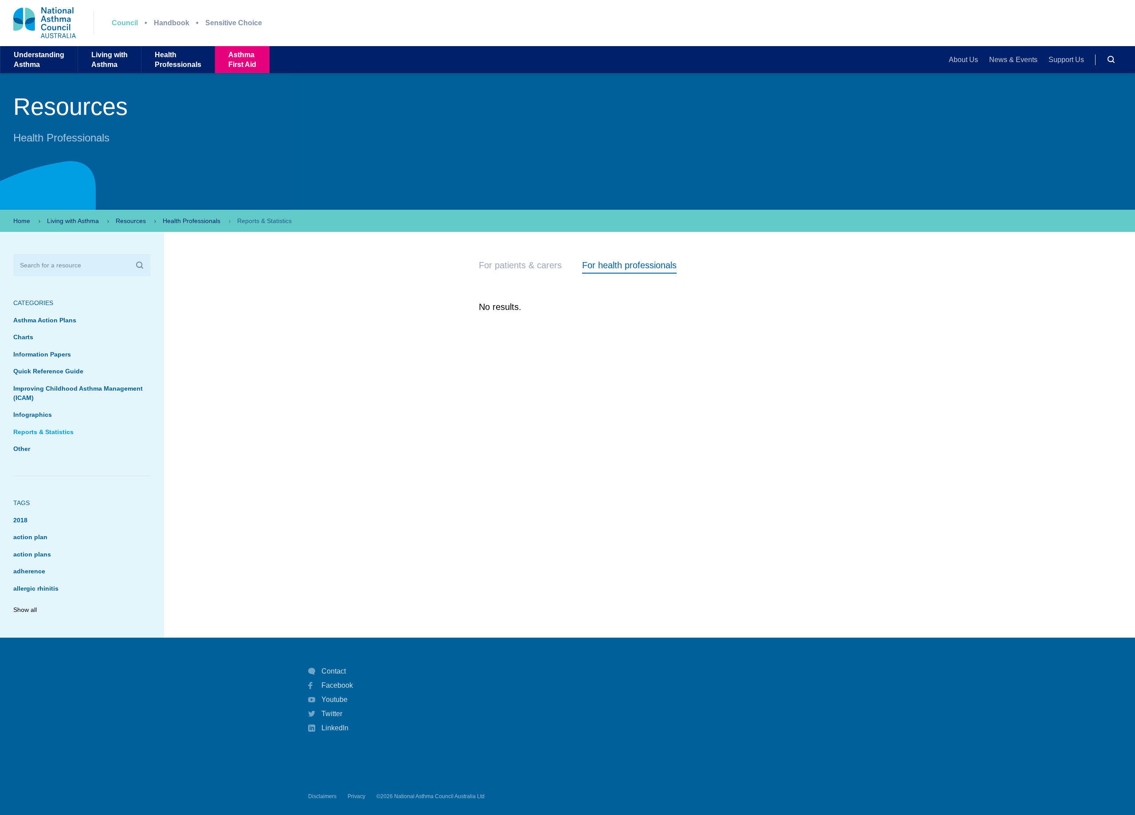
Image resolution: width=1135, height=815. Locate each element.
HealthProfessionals (178, 59)
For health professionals (629, 265)
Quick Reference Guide (48, 371)
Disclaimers (322, 796)
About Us (963, 59)
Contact (333, 671)
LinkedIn (334, 728)
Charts (23, 337)
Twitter (331, 713)
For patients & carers (520, 265)
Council (125, 23)
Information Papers (42, 354)
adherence (29, 571)
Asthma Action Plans (44, 320)
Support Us (1066, 59)
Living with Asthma (73, 220)
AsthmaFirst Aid (242, 59)
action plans (32, 554)
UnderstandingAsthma (39, 59)
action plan (30, 537)
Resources (131, 220)
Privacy (356, 796)
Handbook (171, 23)
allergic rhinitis (36, 588)
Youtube (334, 699)
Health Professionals (191, 220)
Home (21, 220)
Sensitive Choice (233, 23)
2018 (20, 520)
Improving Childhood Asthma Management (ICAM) (78, 393)
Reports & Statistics (43, 431)
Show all (25, 609)
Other (21, 448)
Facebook (337, 685)
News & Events (1013, 59)
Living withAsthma (109, 59)
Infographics (32, 414)
